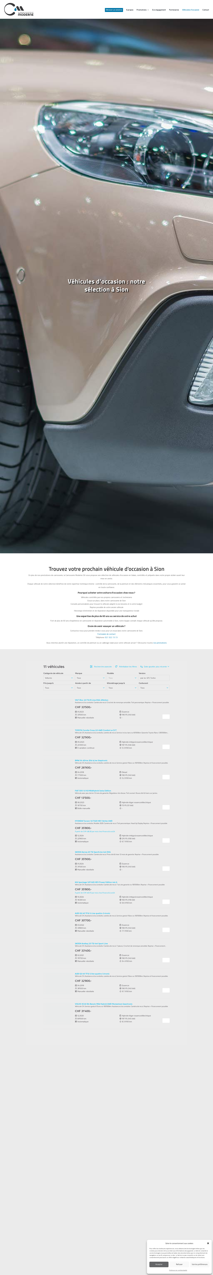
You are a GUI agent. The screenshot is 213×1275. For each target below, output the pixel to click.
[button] (208, 1243)
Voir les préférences (200, 1264)
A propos (129, 10)
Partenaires (174, 10)
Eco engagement (159, 10)
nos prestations (160, 642)
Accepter (158, 1264)
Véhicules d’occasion (190, 10)
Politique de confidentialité (178, 1270)
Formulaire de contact (106, 634)
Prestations (142, 10)
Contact (205, 10)
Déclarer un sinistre (114, 9)
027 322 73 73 (111, 637)
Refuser (179, 1264)
